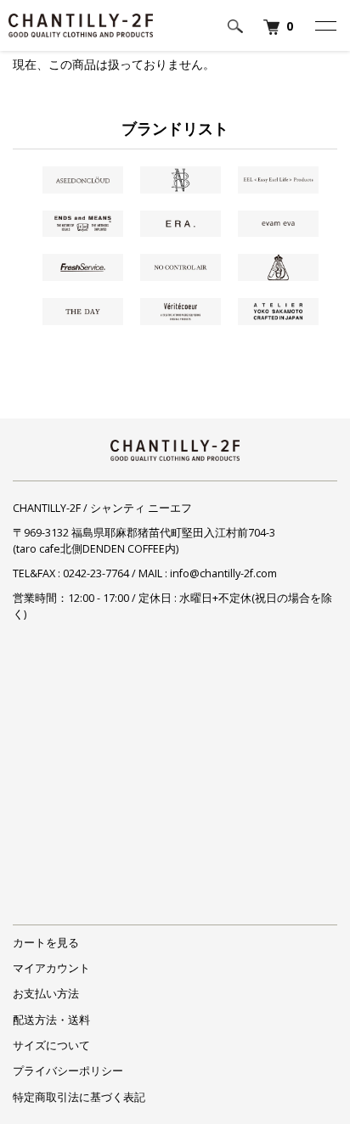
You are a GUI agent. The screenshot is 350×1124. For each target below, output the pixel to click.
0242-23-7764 (96, 573)
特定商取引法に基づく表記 (79, 1097)
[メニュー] (324, 25)
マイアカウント (51, 968)
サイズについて (51, 1045)
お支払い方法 (46, 993)
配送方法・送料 (51, 1020)
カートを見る (46, 943)
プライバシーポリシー (68, 1071)
